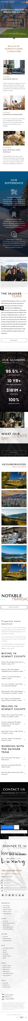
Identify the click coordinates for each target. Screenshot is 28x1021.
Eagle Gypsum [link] (15, 499)
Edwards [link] (11, 499)
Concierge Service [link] (10, 79)
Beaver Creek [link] (10, 498)
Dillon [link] (13, 480)
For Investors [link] (7, 148)
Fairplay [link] (13, 517)
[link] (2, 308)
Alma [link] (11, 517)
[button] (27, 2)
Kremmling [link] (14, 573)
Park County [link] (14, 516)
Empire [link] (18, 553)
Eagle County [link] (14, 497)
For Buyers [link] (6, 112)
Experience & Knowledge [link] (12, 114)
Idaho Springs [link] (14, 553)
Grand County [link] (14, 570)
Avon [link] (20, 498)
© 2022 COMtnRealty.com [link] (14, 1014)
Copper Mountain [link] (18, 481)
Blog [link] (3, 945)
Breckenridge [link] (10, 480)
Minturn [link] (14, 498)
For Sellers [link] (6, 77)
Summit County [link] (14, 479)
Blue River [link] (16, 480)
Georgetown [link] (9, 553)
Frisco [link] (19, 480)
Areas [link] (3, 963)
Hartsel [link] (16, 517)
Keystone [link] (13, 481)
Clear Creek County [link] (14, 552)
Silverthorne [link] (9, 481)
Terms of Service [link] (19, 823)
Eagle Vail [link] (17, 498)
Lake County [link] (14, 534)
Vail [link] (7, 498)
